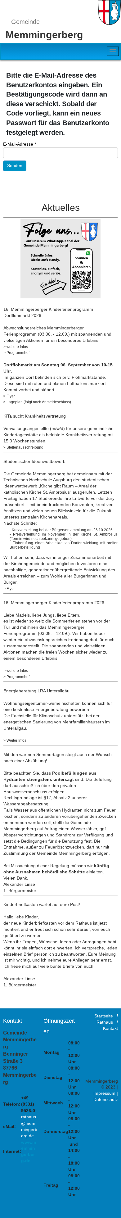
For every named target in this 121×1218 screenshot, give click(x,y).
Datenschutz (105, 1099)
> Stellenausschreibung (23, 447)
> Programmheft (16, 353)
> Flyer (9, 396)
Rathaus (104, 1022)
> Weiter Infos (14, 740)
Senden (14, 165)
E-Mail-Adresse (19, 144)
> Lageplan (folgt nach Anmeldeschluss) (37, 402)
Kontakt (110, 1028)
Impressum (104, 1093)
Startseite (103, 1015)
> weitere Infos (15, 347)
